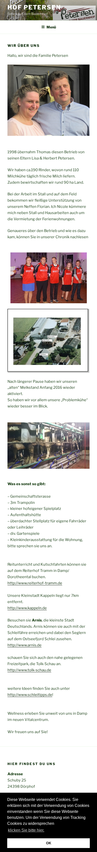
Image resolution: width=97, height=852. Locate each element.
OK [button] (48, 843)
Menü (51, 27)
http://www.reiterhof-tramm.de (34, 583)
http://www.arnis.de (24, 645)
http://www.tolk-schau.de (29, 670)
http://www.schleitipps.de (29, 695)
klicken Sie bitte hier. (26, 830)
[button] (47, 831)
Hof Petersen (34, 7)
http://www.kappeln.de (27, 608)
